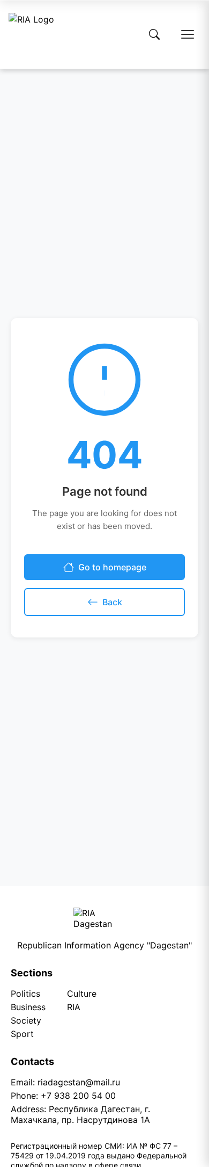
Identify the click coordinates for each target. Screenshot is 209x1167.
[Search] (154, 34)
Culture (81, 993)
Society (26, 1020)
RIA (73, 1007)
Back (112, 602)
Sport (22, 1033)
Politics (25, 993)
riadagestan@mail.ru (79, 1082)
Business (28, 1007)
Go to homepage (112, 567)
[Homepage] (31, 34)
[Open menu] (187, 34)
